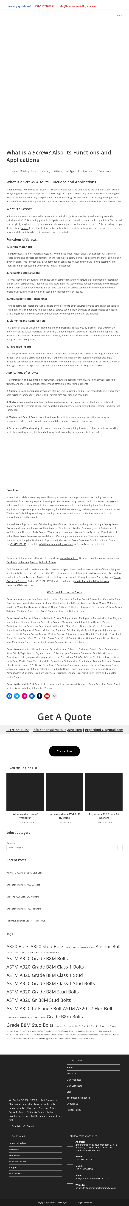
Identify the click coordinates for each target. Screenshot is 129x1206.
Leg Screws (111, 1026)
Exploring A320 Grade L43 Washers (22, 896)
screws (77, 193)
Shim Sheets (15, 1173)
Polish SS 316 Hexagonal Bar (31, 1031)
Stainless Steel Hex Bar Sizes (88, 1035)
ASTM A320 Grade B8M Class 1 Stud (44, 975)
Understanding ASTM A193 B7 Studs (64, 816)
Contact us (64, 751)
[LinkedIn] (32, 696)
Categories (11, 843)
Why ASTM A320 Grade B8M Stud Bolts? (24, 872)
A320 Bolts (17, 946)
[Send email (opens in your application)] (120, 7)
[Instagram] (24, 696)
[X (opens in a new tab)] (83, 7)
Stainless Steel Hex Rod (110, 1035)
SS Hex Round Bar (48, 1035)
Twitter (34, 561)
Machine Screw (12, 1031)
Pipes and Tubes (17, 1161)
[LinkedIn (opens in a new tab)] (99, 7)
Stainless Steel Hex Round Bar (18, 1038)
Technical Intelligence (78, 1097)
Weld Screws (77, 1038)
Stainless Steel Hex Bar (66, 1035)
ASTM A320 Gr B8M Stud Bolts (38, 1000)
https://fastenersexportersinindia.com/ (96, 1187)
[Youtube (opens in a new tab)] (115, 7)
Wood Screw (89, 1038)
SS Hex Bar (10, 1035)
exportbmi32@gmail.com (104, 730)
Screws (12, 253)
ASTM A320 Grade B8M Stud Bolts (42, 992)
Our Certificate (74, 1085)
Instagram (23, 561)
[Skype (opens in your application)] (110, 7)
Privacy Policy (74, 1109)
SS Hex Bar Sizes (22, 1035)
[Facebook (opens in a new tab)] (88, 7)
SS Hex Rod (35, 1035)
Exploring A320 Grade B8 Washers (104, 816)
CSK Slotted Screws (37, 1018)
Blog (69, 1091)
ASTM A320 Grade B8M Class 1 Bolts (45, 967)
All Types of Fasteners (78, 171)
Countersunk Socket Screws (17, 1018)
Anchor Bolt (108, 946)
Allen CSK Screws (87, 947)
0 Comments (104, 171)
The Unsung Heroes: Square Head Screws (25, 920)
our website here (69, 558)
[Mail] (54, 696)
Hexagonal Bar (61, 1026)
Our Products (74, 1079)
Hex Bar (71, 1026)
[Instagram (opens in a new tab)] (94, 7)
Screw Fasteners (50, 1031)
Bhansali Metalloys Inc (22, 171)
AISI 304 (69, 947)
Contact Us (72, 1103)
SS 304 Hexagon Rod (104, 1031)
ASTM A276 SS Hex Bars (50, 952)
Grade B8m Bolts (65, 1016)
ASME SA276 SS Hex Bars (29, 952)
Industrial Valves (17, 1143)
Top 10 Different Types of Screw (45, 1038)
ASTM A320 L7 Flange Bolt (34, 1008)
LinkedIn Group (47, 561)
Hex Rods (91, 1026)
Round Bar (14, 1155)
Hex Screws (100, 1026)
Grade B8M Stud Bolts (29, 1025)
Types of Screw (65, 1038)
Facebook (11, 561)
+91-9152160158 (44, 6)
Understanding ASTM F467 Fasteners (23, 908)
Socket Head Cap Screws (85, 1031)
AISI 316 (76, 947)
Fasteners (14, 1149)
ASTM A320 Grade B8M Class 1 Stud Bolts (50, 983)
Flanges (13, 1167)
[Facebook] (9, 696)
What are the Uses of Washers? (25, 816)
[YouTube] (47, 696)
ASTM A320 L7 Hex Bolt (87, 1008)
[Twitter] (17, 696)
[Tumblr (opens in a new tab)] (104, 7)
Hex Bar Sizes (80, 1026)
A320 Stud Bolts (47, 946)
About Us (71, 1073)
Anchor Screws (12, 952)
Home (70, 1067)
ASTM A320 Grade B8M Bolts (37, 958)
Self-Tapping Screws (66, 1031)
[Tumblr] (39, 696)
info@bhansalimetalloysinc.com (78, 6)
